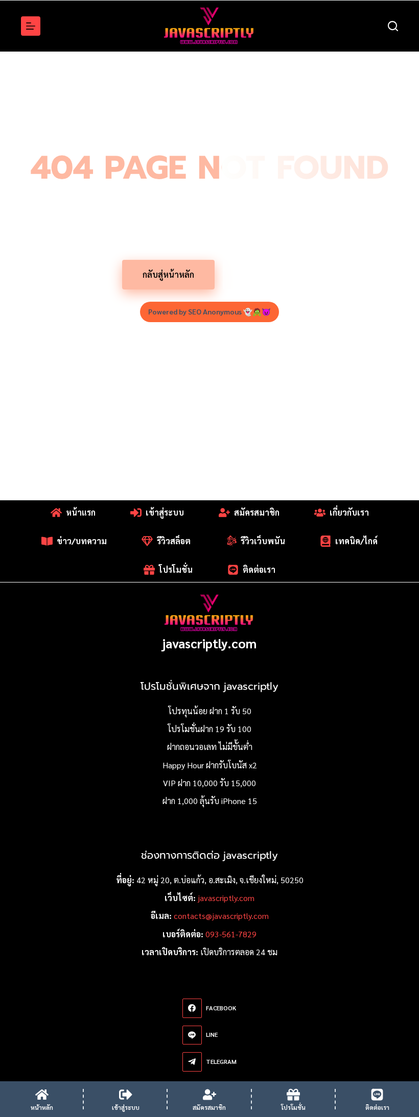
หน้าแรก (81, 512)
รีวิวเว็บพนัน (263, 541)
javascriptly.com (209, 643)
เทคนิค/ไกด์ (356, 541)
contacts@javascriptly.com (221, 915)
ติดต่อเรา (259, 569)
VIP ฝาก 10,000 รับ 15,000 (209, 783)
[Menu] (30, 26)
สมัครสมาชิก (257, 512)
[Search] (393, 26)
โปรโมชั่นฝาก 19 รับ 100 (209, 728)
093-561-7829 (231, 934)
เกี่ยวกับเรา (349, 512)
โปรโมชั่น (259, 274)
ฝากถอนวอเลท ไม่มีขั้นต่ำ (209, 746)
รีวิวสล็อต (174, 541)
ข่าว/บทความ (82, 541)
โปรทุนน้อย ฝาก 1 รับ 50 (209, 711)
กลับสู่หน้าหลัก (168, 274)
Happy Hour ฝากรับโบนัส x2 (209, 765)
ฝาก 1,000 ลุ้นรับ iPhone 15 (209, 800)
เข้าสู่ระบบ (165, 512)
